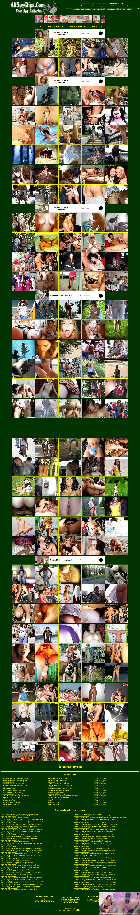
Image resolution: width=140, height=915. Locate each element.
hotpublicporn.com (54, 797)
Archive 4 (64, 26)
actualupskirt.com (53, 783)
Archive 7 (86, 26)
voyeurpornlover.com (9, 778)
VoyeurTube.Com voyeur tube (44, 901)
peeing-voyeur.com (8, 790)
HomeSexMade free (70, 901)
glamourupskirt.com (54, 785)
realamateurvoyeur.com (10, 783)
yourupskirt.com (53, 780)
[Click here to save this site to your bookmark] (70, 768)
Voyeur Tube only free (70, 902)
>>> (99, 26)
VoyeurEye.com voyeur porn (43, 896)
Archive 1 (42, 26)
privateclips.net (7, 797)
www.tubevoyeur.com (116, 3)
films (88, 900)
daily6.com (6, 799)
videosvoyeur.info (53, 778)
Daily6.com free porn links (96, 896)
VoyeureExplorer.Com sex (70, 897)
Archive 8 (93, 26)
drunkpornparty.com (54, 794)
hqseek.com (51, 782)
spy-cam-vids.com (8, 795)
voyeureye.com (7, 804)
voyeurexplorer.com (9, 787)
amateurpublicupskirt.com (56, 795)
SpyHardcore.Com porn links (70, 899)
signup (50, 800)
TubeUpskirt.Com (97, 901)
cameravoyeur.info (8, 782)
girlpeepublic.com (53, 799)
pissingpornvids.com (9, 780)
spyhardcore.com (8, 792)
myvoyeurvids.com (8, 794)
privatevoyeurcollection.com (56, 788)
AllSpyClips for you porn (98, 900)
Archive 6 (79, 26)
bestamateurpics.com (9, 800)
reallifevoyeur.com (53, 787)
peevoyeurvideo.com (9, 788)
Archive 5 (71, 26)
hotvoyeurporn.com (54, 790)
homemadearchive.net (9, 785)
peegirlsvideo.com (53, 792)
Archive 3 (57, 26)
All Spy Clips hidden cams (43, 900)
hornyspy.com (7, 802)
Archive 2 (49, 26)
